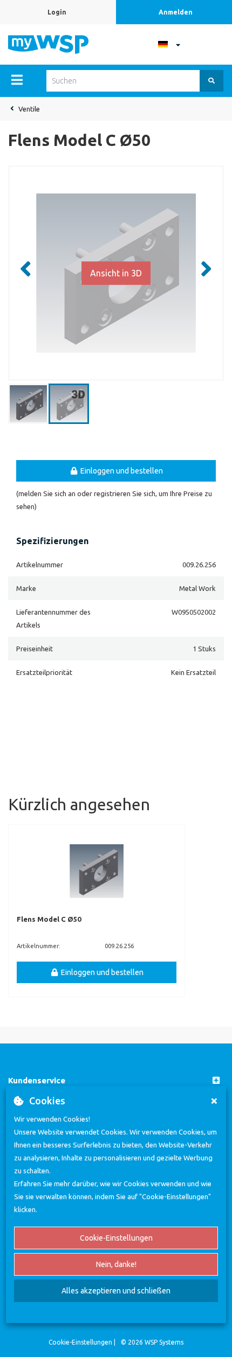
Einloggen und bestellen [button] (121, 471)
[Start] (48, 43)
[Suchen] (211, 81)
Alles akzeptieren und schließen (116, 1290)
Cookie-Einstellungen (116, 1238)
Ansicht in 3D (116, 272)
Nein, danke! (116, 1264)
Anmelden (176, 12)
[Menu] (17, 80)
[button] (116, 1081)
